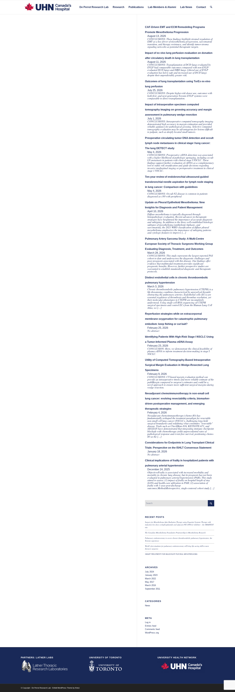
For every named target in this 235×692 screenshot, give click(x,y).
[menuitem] (94, 7)
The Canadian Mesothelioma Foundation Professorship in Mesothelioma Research (175, 532)
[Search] (211, 7)
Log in (148, 622)
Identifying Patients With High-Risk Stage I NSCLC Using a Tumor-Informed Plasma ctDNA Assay (179, 339)
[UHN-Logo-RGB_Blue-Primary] (48, 7)
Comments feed (152, 629)
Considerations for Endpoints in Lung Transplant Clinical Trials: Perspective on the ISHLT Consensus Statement (179, 445)
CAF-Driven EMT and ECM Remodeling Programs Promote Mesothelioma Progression (175, 30)
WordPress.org (152, 632)
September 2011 (152, 589)
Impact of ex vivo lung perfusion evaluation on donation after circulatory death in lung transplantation (178, 55)
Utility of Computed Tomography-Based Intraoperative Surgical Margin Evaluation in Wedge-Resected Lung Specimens (178, 365)
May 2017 (149, 582)
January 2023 (151, 575)
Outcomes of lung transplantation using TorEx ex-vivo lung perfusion (177, 84)
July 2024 (149, 572)
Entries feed (150, 626)
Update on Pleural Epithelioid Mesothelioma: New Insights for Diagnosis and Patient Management (175, 205)
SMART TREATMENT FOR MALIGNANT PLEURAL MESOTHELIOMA (171, 554)
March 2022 (150, 578)
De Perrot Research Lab (41, 688)
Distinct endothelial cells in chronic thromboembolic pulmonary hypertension (176, 280)
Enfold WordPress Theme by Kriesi (65, 688)
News (147, 605)
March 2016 (150, 585)
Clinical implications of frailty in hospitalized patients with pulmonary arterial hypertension (179, 463)
